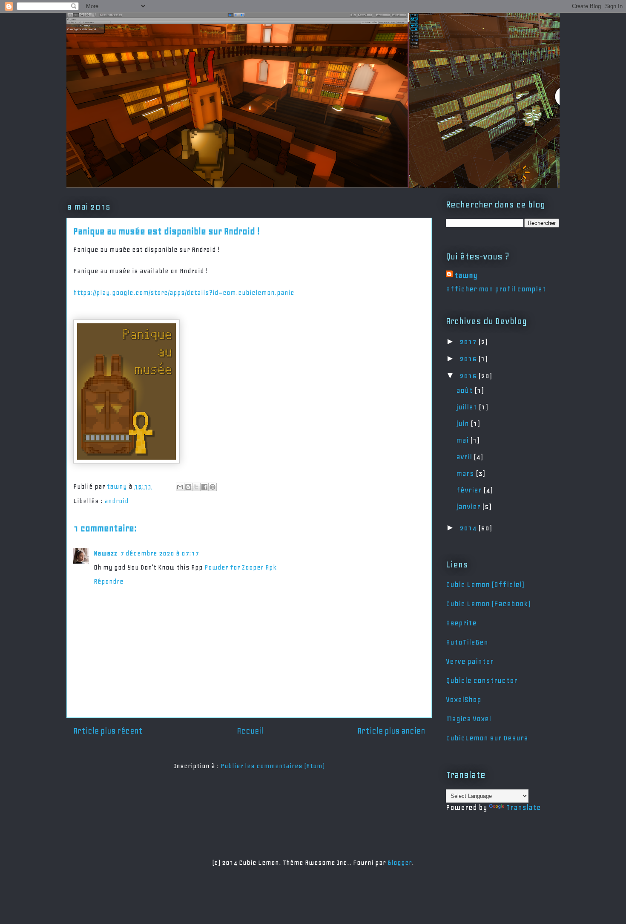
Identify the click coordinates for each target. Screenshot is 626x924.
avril (465, 456)
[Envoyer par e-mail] (180, 487)
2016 (468, 358)
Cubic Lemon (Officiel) (485, 584)
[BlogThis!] (188, 487)
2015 (468, 375)
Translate (523, 807)
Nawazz (106, 553)
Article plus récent (108, 731)
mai (463, 440)
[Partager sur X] (196, 487)
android (116, 501)
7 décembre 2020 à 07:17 (159, 553)
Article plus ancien (391, 731)
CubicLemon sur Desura (487, 738)
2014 (468, 528)
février (469, 490)
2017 (468, 341)
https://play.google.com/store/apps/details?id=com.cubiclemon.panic (183, 292)
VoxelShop (463, 699)
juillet (467, 407)
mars (466, 473)
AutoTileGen (467, 642)
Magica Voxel (468, 718)
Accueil (250, 731)
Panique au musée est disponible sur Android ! (166, 231)
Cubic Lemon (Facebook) (488, 603)
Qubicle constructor (481, 680)
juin (463, 423)
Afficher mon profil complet (496, 289)
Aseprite (461, 623)
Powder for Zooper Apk (240, 567)
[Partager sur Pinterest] (212, 487)
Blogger (400, 862)
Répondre (108, 581)
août (465, 390)
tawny (465, 275)
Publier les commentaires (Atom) (272, 766)
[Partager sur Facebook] (204, 487)
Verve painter (470, 661)
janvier (469, 506)
